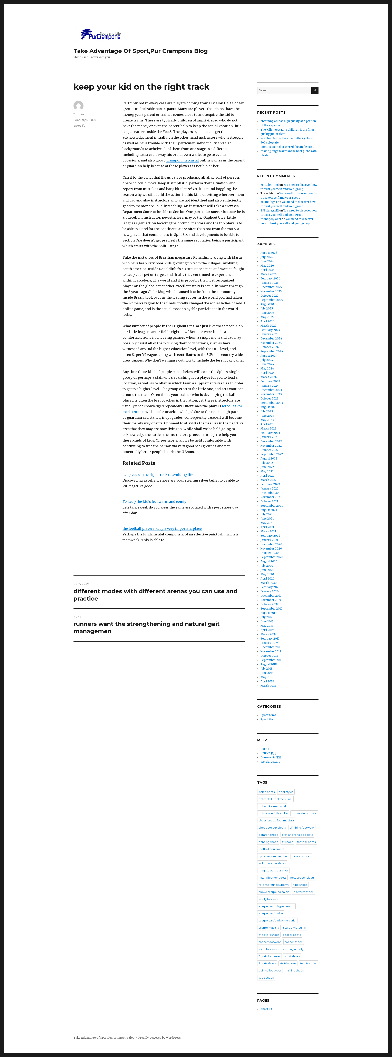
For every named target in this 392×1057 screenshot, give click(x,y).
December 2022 (271, 441)
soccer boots (292, 934)
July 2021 (267, 514)
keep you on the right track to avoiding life (157, 475)
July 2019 (266, 617)
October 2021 (269, 501)
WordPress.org (271, 761)
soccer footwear (270, 942)
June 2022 (267, 467)
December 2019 (271, 595)
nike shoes (300, 884)
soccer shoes (293, 942)
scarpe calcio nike (271, 913)
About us (266, 1009)
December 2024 (271, 338)
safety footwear (269, 899)
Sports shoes (267, 963)
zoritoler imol (270, 185)
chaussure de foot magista (276, 820)
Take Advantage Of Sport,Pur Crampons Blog (141, 50)
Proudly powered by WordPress (159, 1037)
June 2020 (267, 570)
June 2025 (267, 313)
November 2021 (271, 497)
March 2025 (268, 325)
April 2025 (267, 321)
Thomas (79, 114)
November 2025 (271, 291)
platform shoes (303, 891)
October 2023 (269, 398)
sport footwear (268, 949)
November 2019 (271, 600)
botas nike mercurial (272, 806)
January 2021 (269, 540)
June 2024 (267, 364)
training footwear (270, 970)
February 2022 (270, 484)
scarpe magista (269, 927)
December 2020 (271, 544)
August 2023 (269, 407)
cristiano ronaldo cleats (297, 834)
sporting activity (293, 949)
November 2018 (271, 651)
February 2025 (270, 330)
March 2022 (268, 480)
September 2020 (272, 557)
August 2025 (269, 304)
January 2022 (269, 488)
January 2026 (269, 283)
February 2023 (270, 433)
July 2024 (267, 360)
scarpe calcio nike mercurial (277, 920)
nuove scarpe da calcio (274, 891)
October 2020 (270, 553)
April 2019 (267, 630)
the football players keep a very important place (162, 528)
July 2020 (267, 565)
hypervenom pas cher (273, 856)
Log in (265, 749)
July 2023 (267, 411)
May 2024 (267, 368)
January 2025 (269, 334)
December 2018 (271, 647)
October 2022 (269, 450)
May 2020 (267, 574)
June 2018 (267, 673)
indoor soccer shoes (272, 863)
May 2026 (267, 265)
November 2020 (271, 548)
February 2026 (270, 278)
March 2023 (268, 428)
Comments (271, 757)
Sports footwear (269, 956)
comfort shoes (268, 834)
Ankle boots (267, 791)
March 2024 (269, 377)
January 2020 (270, 591)
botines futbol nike (304, 813)
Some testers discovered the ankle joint (287, 147)
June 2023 (267, 415)
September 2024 (272, 351)
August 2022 (269, 458)
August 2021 (269, 510)
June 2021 (267, 518)
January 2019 (269, 643)
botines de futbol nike (273, 813)
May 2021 (267, 523)
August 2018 (269, 664)
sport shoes (292, 956)
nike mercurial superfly (274, 884)
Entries (268, 753)
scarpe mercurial (294, 927)
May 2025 (267, 317)
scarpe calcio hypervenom (276, 906)
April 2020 (268, 578)
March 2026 (268, 274)
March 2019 (268, 634)
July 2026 (267, 257)
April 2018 (267, 681)
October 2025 (269, 295)
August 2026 (269, 253)
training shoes (294, 970)
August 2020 (269, 561)
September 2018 (271, 660)
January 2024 (270, 385)
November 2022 (271, 445)
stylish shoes (288, 963)
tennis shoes (308, 963)
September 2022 (272, 454)
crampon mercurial (182, 160)
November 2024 (271, 343)
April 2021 (267, 527)
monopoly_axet (271, 219)
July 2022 (267, 463)
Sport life (80, 125)
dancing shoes (268, 841)
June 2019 (267, 621)
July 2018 (266, 668)
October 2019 (269, 604)
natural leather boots (272, 877)
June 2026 (267, 261)
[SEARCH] (314, 90)
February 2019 (270, 638)
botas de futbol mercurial (275, 799)
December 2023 (271, 390)
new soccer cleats (302, 877)
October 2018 (269, 656)
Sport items (268, 715)
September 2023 (272, 403)
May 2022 (267, 471)
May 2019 (267, 626)
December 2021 (271, 493)
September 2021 (272, 505)
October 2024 (270, 347)
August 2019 (268, 613)
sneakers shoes (269, 934)
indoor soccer (301, 856)
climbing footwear (302, 827)
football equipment (271, 849)
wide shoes (266, 977)
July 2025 (267, 308)
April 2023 (267, 424)
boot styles (286, 791)
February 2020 (270, 587)
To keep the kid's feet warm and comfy (154, 502)
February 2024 (270, 381)
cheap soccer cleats (272, 827)
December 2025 (271, 287)
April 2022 (267, 475)
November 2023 (271, 394)
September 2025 (272, 300)
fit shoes (287, 841)
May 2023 (267, 420)
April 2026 (267, 270)
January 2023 (269, 437)
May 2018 (267, 677)
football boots (306, 841)
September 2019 (271, 608)
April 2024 (268, 373)
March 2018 (268, 686)
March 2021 (268, 531)
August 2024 (269, 355)
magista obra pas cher (273, 870)
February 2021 (270, 535)
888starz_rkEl (270, 210)
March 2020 (269, 583)
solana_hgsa (269, 202)
